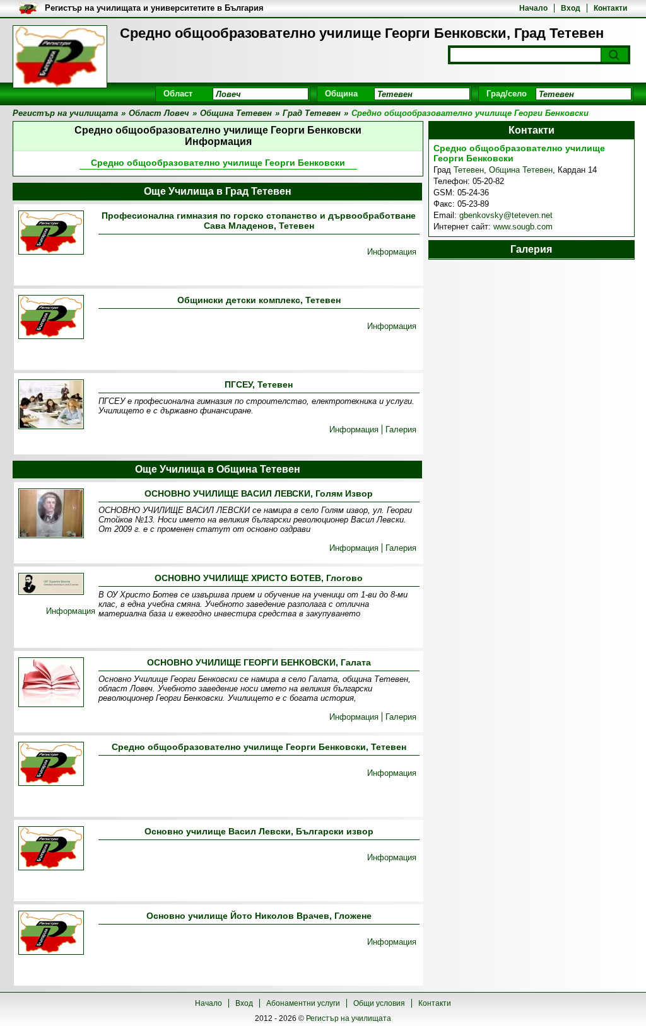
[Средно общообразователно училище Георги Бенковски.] (51, 765)
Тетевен (469, 170)
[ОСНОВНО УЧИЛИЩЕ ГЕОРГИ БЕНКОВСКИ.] (51, 683)
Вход (570, 8)
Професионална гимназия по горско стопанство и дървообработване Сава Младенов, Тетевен (259, 220)
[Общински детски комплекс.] (51, 318)
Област (177, 93)
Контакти (610, 8)
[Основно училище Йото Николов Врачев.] (51, 934)
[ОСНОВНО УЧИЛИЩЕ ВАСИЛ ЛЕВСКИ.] (51, 514)
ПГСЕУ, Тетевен (259, 384)
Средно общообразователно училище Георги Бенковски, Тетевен (259, 747)
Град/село (506, 93)
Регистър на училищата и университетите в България (154, 8)
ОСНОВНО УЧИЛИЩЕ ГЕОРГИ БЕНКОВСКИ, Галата (259, 662)
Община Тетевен (521, 170)
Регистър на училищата (348, 1018)
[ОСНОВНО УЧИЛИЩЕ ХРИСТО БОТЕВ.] (51, 585)
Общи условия (379, 1003)
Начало (533, 8)
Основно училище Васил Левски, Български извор (258, 831)
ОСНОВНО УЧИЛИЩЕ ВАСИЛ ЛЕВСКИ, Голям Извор (258, 493)
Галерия (400, 429)
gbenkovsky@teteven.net (506, 215)
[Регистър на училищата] (60, 56)
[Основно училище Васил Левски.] (51, 849)
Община (341, 93)
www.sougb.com (523, 226)
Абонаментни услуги (303, 1003)
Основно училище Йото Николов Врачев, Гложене (259, 916)
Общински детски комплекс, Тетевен (259, 300)
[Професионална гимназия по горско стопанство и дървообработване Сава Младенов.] (51, 233)
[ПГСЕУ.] (51, 405)
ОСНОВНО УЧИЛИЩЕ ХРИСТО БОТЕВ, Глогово (259, 578)
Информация (391, 251)
